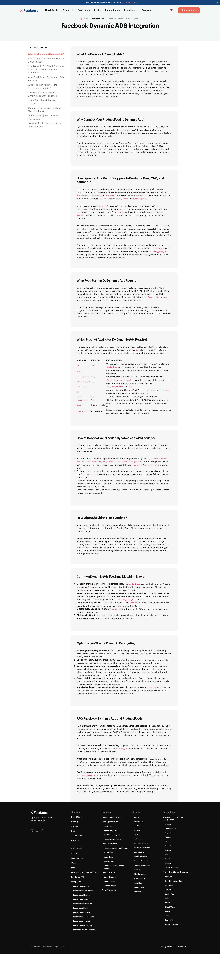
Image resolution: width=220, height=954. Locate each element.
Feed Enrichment (109, 844)
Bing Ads (168, 889)
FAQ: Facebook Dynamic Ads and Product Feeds (45, 125)
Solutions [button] (83, 10)
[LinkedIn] (32, 830)
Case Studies (77, 858)
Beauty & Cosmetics (142, 847)
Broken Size (108, 852)
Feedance (35, 946)
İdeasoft (168, 863)
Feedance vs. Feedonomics (83, 917)
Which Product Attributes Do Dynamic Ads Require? (42, 86)
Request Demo (189, 10)
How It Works (51, 10)
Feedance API (77, 877)
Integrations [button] (111, 10)
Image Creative (110, 877)
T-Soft (167, 859)
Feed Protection (109, 890)
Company (76, 812)
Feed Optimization (110, 822)
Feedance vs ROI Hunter (82, 903)
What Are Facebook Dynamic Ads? (46, 54)
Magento (168, 833)
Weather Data (109, 861)
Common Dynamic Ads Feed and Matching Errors (44, 109)
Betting (137, 830)
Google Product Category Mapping (114, 867)
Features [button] (67, 10)
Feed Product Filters (111, 830)
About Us (75, 826)
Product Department (142, 861)
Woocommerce (171, 828)
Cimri (167, 915)
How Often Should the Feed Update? (42, 102)
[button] (217, 3)
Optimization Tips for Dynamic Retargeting (43, 117)
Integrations (98, 19)
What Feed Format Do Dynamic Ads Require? (46, 79)
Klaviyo (167, 902)
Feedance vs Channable (82, 921)
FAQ (73, 867)
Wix (166, 841)
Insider (167, 898)
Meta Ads (168, 876)
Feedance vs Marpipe (81, 895)
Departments (138, 852)
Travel (136, 834)
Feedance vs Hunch (80, 908)
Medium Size (139, 887)
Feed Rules (108, 826)
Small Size (138, 883)
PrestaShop (169, 846)
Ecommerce (139, 821)
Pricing (97, 10)
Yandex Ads (169, 894)
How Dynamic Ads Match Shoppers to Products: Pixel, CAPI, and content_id (46, 69)
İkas (166, 854)
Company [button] (146, 10)
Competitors (77, 882)
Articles (74, 853)
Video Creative (109, 881)
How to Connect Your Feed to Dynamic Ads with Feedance (43, 94)
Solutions (137, 812)
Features (106, 812)
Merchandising (140, 874)
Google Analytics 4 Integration (116, 848)
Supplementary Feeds (112, 839)
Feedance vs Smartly (81, 899)
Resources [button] (129, 10)
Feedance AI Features (112, 817)
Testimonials (77, 836)
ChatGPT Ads (170, 907)
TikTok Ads (169, 885)
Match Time (108, 857)
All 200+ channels (172, 924)
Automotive (139, 839)
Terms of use (181, 946)
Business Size (138, 878)
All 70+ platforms (171, 867)
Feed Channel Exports (112, 835)
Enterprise (138, 892)
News (73, 831)
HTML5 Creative (110, 886)
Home (85, 19)
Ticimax (168, 850)
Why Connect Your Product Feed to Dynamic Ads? (46, 60)
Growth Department (142, 865)
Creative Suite (108, 872)
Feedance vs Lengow (81, 886)
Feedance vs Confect (81, 912)
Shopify (168, 824)
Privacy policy (166, 946)
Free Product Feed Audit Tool (84, 872)
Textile (137, 826)
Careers (75, 840)
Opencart (168, 837)
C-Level (137, 869)
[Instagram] (42, 830)
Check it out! (130, 2)
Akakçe (167, 911)
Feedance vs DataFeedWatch (84, 930)
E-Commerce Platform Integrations (173, 818)
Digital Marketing (140, 856)
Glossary (75, 863)
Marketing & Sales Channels (175, 872)
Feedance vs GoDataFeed (83, 890)
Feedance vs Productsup (82, 925)
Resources (76, 848)
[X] (37, 830)
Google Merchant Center (174, 881)
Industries (137, 817)
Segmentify (169, 920)
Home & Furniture (141, 843)
